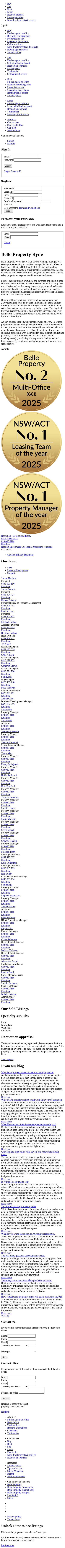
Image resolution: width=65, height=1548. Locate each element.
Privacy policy (14, 1516)
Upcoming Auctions (42, 546)
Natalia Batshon (8, 994)
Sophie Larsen (8, 808)
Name (4, 1335)
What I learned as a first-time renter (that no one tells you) (28, 1124)
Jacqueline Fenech (10, 731)
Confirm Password (12, 201)
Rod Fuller (6, 873)
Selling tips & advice (17, 74)
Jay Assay (6, 644)
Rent (9, 9)
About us (11, 119)
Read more (6, 1097)
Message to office (9, 1392)
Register (5, 1411)
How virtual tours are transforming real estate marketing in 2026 (31, 1296)
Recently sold (13, 68)
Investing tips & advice (18, 114)
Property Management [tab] (17, 570)
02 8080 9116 (7, 541)
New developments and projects (22, 47)
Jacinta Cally (7, 698)
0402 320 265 (8, 627)
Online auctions (14, 44)
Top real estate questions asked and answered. (23, 1255)
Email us (5, 544)
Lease (10, 12)
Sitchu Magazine (15, 1471)
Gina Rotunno (8, 917)
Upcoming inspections (18, 41)
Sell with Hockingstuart (18, 63)
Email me (5, 586)
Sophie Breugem (9, 983)
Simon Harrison (8, 578)
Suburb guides (14, 52)
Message (5, 1351)
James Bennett (8, 589)
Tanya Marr (6, 753)
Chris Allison (7, 655)
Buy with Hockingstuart (18, 36)
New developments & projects (21, 20)
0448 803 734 (8, 879)
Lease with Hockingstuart (19, 106)
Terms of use (13, 1519)
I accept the (23, 208)
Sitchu (10, 1498)
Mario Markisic (8, 819)
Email (6, 156)
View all (5, 1316)
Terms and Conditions (29, 208)
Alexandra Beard (9, 961)
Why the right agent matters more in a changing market (27, 1072)
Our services (13, 122)
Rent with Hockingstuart (19, 84)
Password (8, 160)
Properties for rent (15, 87)
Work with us (13, 130)
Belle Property (14, 1484)
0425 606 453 (8, 605)
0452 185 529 (8, 649)
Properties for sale (15, 38)
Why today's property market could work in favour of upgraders (31, 1099)
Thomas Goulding (10, 797)
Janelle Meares (8, 906)
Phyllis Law (7, 928)
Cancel (7, 242)
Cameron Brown (9, 665)
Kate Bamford (8, 786)
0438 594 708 (8, 671)
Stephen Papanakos (10, 895)
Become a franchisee (17, 1428)
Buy (9, 3)
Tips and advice (14, 1468)
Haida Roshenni (9, 775)
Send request (7, 1059)
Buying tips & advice (17, 49)
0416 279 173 (8, 660)
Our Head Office (15, 125)
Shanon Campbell (9, 742)
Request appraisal (15, 14)
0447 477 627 (8, 857)
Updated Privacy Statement (20, 554)
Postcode (8, 204)
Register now (7, 1545)
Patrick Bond (7, 972)
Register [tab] (11, 143)
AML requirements (16, 1476)
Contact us (12, 1430)
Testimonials (13, 71)
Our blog (11, 127)
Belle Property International (20, 1490)
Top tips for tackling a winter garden (18, 1206)
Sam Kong (6, 676)
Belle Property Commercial (20, 1487)
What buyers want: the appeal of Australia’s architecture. (28, 1233)
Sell (9, 6)
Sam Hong (6, 884)
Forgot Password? (12, 171)
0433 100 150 (8, 583)
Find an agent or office (18, 33)
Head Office (13, 1422)
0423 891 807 (8, 616)
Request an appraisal (17, 65)
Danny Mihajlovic (10, 764)
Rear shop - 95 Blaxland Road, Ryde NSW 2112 (16, 537)
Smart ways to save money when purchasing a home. (26, 1280)
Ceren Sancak (8, 830)
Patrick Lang (7, 611)
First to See (12, 1452)
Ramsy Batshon (8, 600)
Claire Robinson (9, 939)
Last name (8, 191)
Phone (4, 1339)
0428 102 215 (8, 704)
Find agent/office (15, 17)
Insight (10, 1473)
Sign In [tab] (10, 141)
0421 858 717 (8, 638)
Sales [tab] (9, 567)
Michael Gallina (8, 622)
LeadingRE (12, 1495)
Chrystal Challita (9, 841)
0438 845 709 (8, 868)
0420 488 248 (8, 682)
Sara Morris (6, 720)
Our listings (26, 546)
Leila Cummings (9, 862)
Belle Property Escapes (18, 1492)
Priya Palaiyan (8, 687)
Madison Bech (8, 852)
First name (9, 188)
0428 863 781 (8, 693)
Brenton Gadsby (9, 633)
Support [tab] (11, 573)
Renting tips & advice (17, 92)
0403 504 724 (8, 594)
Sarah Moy (6, 709)
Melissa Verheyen (9, 950)
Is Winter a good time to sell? (15, 1181)
